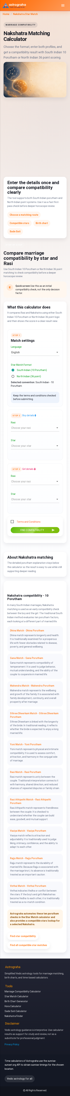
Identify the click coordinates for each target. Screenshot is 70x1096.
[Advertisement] (35, 136)
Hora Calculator (13, 1006)
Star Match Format (21, 364)
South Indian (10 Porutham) (32, 370)
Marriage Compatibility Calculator (23, 991)
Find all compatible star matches (28, 945)
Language (16, 347)
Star (13, 440)
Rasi (13, 422)
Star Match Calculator (16, 996)
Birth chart (42, 223)
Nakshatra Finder (14, 1016)
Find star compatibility (23, 936)
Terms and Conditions (28, 521)
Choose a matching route (24, 215)
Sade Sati (15, 231)
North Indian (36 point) (29, 376)
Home (6, 14)
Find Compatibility (37, 530)
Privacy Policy (12, 1044)
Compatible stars (19, 223)
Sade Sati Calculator (16, 1011)
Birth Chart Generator (16, 1001)
